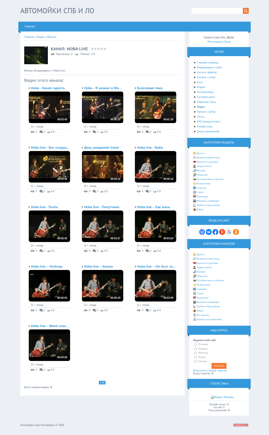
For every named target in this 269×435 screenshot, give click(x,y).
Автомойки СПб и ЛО (57, 10)
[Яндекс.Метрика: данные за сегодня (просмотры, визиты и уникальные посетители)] (222, 397)
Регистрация (215, 41)
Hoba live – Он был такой (157, 266)
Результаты (200, 370)
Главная (29, 36)
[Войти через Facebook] (215, 232)
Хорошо (202, 348)
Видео (40, 36)
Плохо (202, 357)
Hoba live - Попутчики (101, 207)
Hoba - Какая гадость (48, 88)
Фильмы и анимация (208, 200)
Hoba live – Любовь (47, 266)
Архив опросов (218, 370)
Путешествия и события (210, 179)
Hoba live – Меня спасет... (51, 326)
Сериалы (201, 187)
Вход (227, 41)
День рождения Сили (101, 147)
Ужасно (202, 361)
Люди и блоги (204, 166)
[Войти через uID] (202, 232)
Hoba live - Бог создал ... (51, 147)
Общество (202, 174)
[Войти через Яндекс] (222, 232)
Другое (201, 153)
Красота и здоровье (207, 161)
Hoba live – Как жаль (153, 207)
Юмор (200, 209)
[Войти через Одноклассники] (236, 232)
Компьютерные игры (208, 157)
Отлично (203, 344)
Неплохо (203, 352)
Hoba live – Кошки (98, 266)
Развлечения (203, 183)
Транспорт (203, 196)
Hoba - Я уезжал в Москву (105, 88)
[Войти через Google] (229, 232)
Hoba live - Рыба (44, 207)
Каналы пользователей (209, 319)
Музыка (51, 36)
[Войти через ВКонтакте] (209, 232)
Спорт (200, 192)
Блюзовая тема (149, 88)
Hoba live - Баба (150, 147)
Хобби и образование (208, 205)
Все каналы (203, 314)
